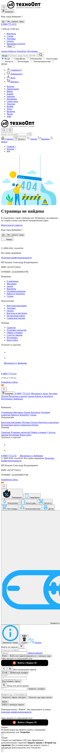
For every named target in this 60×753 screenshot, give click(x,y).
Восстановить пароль (11, 681)
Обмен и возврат (15, 332)
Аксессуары (51, 58)
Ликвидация (13, 89)
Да (3, 22)
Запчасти (9, 61)
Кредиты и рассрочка (17, 313)
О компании (12, 281)
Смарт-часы (12, 101)
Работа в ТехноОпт (17, 51)
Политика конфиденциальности (16, 257)
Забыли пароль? (35, 653)
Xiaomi (10, 94)
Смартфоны (19, 58)
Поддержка (32, 51)
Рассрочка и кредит (16, 43)
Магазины (11, 284)
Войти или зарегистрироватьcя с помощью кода (30, 656)
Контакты (11, 33)
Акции (4, 51)
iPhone (10, 91)
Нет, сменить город (15, 22)
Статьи (10, 36)
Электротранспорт (42, 61)
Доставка (11, 38)
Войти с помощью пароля (13, 705)
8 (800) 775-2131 (9, 24)
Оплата (10, 41)
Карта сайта (12, 340)
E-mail (4, 673)
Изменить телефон (37, 689)
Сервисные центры (16, 318)
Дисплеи (11, 104)
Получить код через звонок (40, 697)
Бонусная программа (17, 305)
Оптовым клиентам (16, 291)
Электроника (35, 58)
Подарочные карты (16, 315)
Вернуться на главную (11, 225)
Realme (10, 106)
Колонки (11, 111)
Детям (4, 64)
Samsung (11, 96)
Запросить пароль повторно (14, 697)
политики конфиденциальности (16, 712)
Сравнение (17, 399)
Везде (7, 58)
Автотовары (23, 61)
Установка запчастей (16, 330)
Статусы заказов (14, 335)
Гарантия (11, 327)
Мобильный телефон (19, 673)
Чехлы (10, 114)
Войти (4, 656)
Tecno (9, 109)
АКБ (9, 116)
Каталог (10, 86)
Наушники (12, 99)
